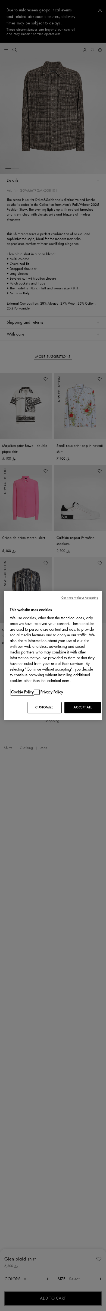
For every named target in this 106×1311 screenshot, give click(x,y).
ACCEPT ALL (83, 707)
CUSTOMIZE (44, 707)
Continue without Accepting (79, 597)
